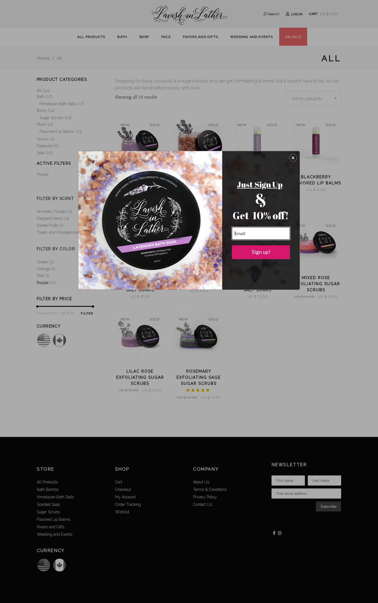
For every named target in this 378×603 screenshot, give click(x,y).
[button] (293, 157)
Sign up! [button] (261, 252)
